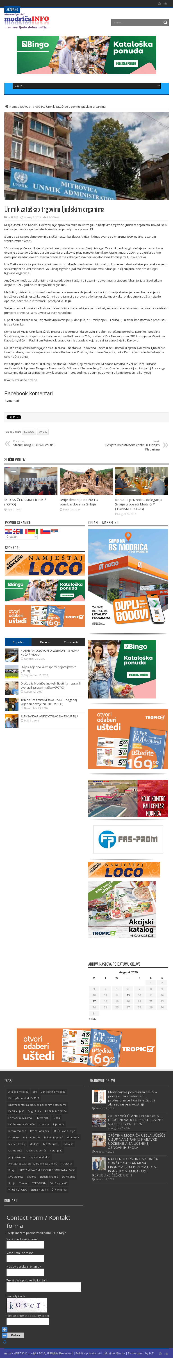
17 (94, 1001)
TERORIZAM (39, 1183)
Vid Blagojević (58, 1183)
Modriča (34, 1144)
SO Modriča (68, 1176)
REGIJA (39, 107)
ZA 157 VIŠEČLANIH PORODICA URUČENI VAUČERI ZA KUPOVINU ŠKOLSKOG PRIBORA (135, 1119)
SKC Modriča (15, 1176)
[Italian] (39, 531)
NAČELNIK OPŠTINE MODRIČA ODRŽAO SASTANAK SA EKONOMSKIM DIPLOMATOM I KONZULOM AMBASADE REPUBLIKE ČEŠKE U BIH (125, 1167)
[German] (32, 531)
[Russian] (47, 531)
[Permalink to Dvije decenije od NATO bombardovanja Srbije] (86, 494)
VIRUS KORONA (17, 1189)
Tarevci (23, 1183)
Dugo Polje (34, 1111)
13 (128, 995)
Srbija (11, 1183)
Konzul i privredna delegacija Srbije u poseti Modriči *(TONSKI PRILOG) (138, 504)
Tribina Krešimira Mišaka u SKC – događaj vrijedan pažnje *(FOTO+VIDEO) (49, 702)
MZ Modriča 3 (51, 1144)
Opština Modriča (36, 1150)
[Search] (165, 22)
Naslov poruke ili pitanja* (24, 1267)
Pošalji (15, 1335)
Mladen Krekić (16, 1144)
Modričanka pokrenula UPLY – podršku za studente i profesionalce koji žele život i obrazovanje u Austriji (132, 1098)
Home (13, 107)
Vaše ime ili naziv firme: (22, 1239)
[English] (16, 531)
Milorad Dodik (31, 1137)
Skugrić (31, 1176)
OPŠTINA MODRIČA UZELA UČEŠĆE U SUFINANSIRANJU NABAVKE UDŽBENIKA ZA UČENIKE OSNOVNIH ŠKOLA (136, 1141)
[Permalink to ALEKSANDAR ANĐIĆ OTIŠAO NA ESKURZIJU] (11, 727)
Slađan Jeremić (49, 1176)
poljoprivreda (16, 1157)
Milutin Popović (53, 1137)
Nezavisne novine (24, 380)
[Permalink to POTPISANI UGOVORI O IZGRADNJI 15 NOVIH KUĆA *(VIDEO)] (11, 661)
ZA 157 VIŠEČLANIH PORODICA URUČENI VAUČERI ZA (56, 3)
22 (151, 1001)
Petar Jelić (56, 1150)
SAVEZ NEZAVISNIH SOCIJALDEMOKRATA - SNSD (47, 1170)
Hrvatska (44, 1124)
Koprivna (13, 1137)
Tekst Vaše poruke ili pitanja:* (27, 1280)
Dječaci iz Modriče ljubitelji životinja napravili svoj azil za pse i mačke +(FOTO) (51, 685)
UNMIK (43, 431)
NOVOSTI (26, 107)
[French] (24, 531)
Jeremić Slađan (17, 1131)
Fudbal (56, 1117)
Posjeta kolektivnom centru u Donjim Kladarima (132, 445)
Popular (18, 642)
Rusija (11, 1170)
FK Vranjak (42, 1117)
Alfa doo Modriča (18, 1091)
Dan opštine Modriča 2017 (23, 1098)
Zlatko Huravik (39, 1189)
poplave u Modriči (39, 1157)
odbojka (68, 1144)
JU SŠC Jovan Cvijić (64, 1131)
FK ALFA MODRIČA (56, 1111)
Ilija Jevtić (58, 1124)
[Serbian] (55, 531)
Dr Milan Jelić (16, 1111)
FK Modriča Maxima (20, 1117)
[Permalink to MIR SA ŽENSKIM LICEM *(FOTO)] (30, 494)
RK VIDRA (66, 1163)
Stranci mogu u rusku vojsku (34, 443)
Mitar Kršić (73, 1137)
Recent (45, 642)
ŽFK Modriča (59, 1189)
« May (92, 1019)
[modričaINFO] (26, 25)
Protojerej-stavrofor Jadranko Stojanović (32, 1163)
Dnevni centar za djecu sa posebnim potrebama (37, 1104)
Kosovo (29, 431)
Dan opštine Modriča (53, 1091)
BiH (35, 1091)
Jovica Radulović (39, 1131)
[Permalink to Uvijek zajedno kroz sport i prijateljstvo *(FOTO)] (11, 677)
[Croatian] (9, 531)
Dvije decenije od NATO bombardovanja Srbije (79, 501)
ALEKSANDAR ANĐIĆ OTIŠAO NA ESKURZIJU (49, 716)
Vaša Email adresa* (20, 1253)
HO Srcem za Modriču (21, 1124)
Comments (71, 642)
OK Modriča (15, 1150)
